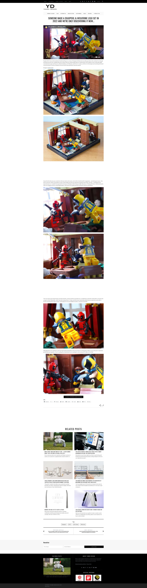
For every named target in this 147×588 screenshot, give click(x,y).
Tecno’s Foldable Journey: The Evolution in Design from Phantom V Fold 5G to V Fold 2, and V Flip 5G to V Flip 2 (58, 531)
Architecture (71, 13)
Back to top (47, 586)
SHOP (66, 1)
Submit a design (59, 1)
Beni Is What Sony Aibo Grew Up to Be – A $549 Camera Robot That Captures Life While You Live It (57, 452)
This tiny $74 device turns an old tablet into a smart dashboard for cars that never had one (88, 452)
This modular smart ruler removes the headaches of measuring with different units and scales (88, 481)
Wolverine (83, 524)
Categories (51, 1)
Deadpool (64, 524)
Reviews (90, 13)
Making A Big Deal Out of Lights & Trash (54, 509)
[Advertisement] (83, 7)
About (45, 1)
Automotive (63, 13)
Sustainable (79, 13)
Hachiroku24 (50, 67)
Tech (57, 13)
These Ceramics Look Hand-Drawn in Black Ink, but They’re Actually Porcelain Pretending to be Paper (57, 481)
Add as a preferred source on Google (74, 396)
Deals (85, 13)
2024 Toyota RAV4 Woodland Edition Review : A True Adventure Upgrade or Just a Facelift (88, 531)
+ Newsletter (97, 13)
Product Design (50, 13)
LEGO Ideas (75, 524)
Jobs (70, 1)
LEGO (69, 524)
